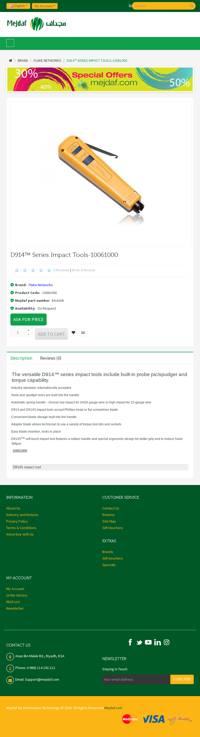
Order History (17, 595)
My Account (15, 588)
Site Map (109, 521)
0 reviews (61, 270)
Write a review (83, 270)
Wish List (13, 601)
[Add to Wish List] (73, 332)
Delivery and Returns (22, 514)
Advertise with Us (20, 534)
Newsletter (15, 608)
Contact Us (110, 508)
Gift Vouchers (112, 527)
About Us (13, 508)
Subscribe (182, 679)
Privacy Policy (17, 521)
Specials (109, 564)
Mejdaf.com (113, 707)
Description (21, 358)
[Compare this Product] (83, 332)
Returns (108, 514)
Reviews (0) (50, 358)
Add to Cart (51, 334)
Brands (107, 551)
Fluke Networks (41, 284)
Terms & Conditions (21, 527)
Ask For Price (28, 319)
